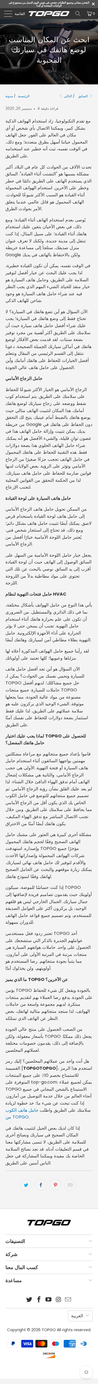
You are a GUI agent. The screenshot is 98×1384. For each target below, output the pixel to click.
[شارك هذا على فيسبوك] (41, 1185)
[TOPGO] (49, 13)
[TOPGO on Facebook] (39, 1300)
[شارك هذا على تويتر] (26, 1185)
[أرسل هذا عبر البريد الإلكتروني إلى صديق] (70, 1185)
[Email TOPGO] (68, 1300)
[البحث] (78, 13)
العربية (77, 1316)
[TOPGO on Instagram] (58, 1300)
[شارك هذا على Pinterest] (56, 1185)
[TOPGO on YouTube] (49, 1300)
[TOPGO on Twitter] (29, 1300)
